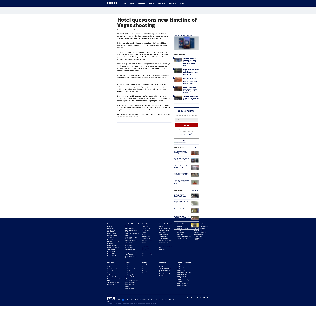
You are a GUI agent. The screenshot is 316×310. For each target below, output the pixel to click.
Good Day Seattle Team (165, 228)
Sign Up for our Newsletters (111, 230)
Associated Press (121, 30)
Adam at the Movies (164, 234)
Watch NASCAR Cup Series (184, 272)
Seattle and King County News (131, 230)
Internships (110, 243)
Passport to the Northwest (184, 236)
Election (144, 234)
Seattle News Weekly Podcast (165, 265)
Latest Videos (179, 191)
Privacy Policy (188, 133)
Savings (144, 273)
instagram (191, 297)
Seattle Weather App (112, 269)
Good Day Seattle (165, 224)
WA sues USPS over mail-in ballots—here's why (181, 166)
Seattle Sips (180, 234)
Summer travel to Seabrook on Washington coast (181, 202)
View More (194, 148)
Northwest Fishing (129, 288)
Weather (110, 263)
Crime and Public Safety (200, 232)
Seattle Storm (128, 271)
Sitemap (144, 256)
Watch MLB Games (182, 270)
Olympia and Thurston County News (131, 241)
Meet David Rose (198, 230)
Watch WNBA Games (182, 283)
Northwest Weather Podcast (164, 271)
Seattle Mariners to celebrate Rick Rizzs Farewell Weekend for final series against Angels (190, 62)
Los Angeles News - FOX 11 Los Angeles (131, 253)
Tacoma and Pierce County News (132, 234)
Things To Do (163, 236)
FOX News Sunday (147, 254)
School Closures (163, 242)
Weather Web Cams (112, 265)
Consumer (144, 242)
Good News (145, 250)
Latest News (179, 148)
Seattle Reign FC (129, 275)
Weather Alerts (111, 271)
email (207, 297)
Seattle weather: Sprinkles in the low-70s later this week (181, 209)
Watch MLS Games (182, 285)
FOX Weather (110, 284)
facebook (194, 297)
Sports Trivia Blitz (129, 284)
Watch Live (162, 226)
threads (200, 297)
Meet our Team (111, 233)
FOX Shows (110, 239)
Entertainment (146, 236)
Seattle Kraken (128, 273)
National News (146, 230)
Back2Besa (162, 249)
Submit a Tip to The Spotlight (199, 238)
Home (109, 224)
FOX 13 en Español (147, 252)
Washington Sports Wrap (131, 281)
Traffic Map (110, 267)
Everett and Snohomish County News (131, 237)
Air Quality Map (111, 275)
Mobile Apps (110, 228)
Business (144, 269)
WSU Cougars (128, 279)
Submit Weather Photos (165, 240)
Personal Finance (146, 265)
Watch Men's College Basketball (182, 277)
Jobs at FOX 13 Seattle (113, 241)
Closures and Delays (112, 273)
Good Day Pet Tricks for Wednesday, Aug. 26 (180, 224)
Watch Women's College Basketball (183, 280)
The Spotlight (199, 224)
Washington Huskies (130, 277)
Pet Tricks (162, 232)
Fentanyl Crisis (198, 236)
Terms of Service (187, 134)
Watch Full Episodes (199, 228)
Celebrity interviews (182, 238)
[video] (195, 195)
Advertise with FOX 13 (113, 247)
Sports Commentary (130, 282)
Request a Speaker (112, 245)
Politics (144, 232)
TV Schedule (110, 237)
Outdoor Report (163, 244)
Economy (144, 271)
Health (143, 244)
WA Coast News (129, 247)
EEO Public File (111, 253)
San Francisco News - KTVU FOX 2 (130, 250)
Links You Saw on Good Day (165, 246)
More (182, 3)
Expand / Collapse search (208, 3)
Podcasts (162, 263)
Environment (145, 248)
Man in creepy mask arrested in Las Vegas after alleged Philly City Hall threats (181, 160)
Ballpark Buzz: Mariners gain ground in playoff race (181, 216)
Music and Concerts (147, 240)
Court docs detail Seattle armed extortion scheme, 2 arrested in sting (181, 152)
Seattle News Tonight (130, 228)
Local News (145, 226)
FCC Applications (111, 255)
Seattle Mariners (129, 267)
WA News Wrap (146, 228)
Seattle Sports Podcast (165, 268)
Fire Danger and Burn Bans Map (114, 279)
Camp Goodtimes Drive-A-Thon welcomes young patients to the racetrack (181, 195)
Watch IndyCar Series (182, 274)
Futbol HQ (127, 286)
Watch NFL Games (182, 265)
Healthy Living (145, 246)
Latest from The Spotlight (201, 226)
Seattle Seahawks (129, 265)
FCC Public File (111, 251)
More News (146, 224)
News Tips (110, 226)
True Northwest (163, 238)
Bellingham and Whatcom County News (131, 244)
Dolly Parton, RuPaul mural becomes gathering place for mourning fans (181, 174)
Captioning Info (111, 249)
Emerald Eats (180, 232)
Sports (127, 263)
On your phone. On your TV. (183, 35)
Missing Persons (198, 234)
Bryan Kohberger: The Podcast (165, 274)
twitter (204, 297)
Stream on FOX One (184, 263)
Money (144, 263)
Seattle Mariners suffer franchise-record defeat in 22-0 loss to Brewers (191, 98)
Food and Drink (146, 238)
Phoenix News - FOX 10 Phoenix (131, 257)
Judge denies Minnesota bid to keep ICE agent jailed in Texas (181, 182)
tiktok (197, 297)
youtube (187, 297)
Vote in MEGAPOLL (164, 230)
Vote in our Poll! (179, 141)
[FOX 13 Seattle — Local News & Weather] (112, 4)
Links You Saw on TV (112, 235)
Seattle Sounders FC (130, 269)
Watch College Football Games (183, 267)
